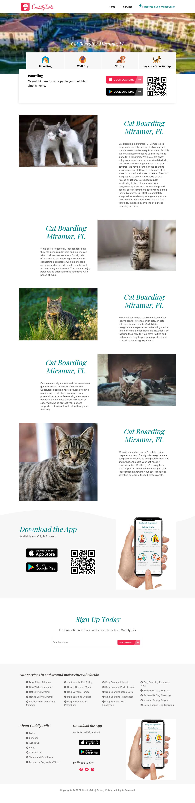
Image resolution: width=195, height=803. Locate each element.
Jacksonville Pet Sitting (80, 682)
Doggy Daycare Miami (79, 687)
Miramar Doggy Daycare (156, 700)
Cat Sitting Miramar (39, 691)
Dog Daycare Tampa (78, 691)
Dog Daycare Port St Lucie (119, 687)
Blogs (31, 747)
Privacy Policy (104, 790)
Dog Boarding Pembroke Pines (155, 684)
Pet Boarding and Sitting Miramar (41, 703)
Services (127, 6)
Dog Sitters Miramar (39, 682)
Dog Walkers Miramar (40, 687)
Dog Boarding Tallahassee (119, 696)
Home (112, 6)
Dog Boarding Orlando (79, 696)
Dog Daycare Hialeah (116, 682)
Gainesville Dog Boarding (157, 695)
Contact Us (34, 752)
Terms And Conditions (40, 757)
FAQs (31, 733)
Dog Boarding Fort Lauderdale (113, 703)
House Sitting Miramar (40, 696)
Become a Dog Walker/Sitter (159, 6)
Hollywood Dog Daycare (156, 690)
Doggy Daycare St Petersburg (75, 703)
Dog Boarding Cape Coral (119, 691)
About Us (33, 742)
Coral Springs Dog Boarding (158, 705)
